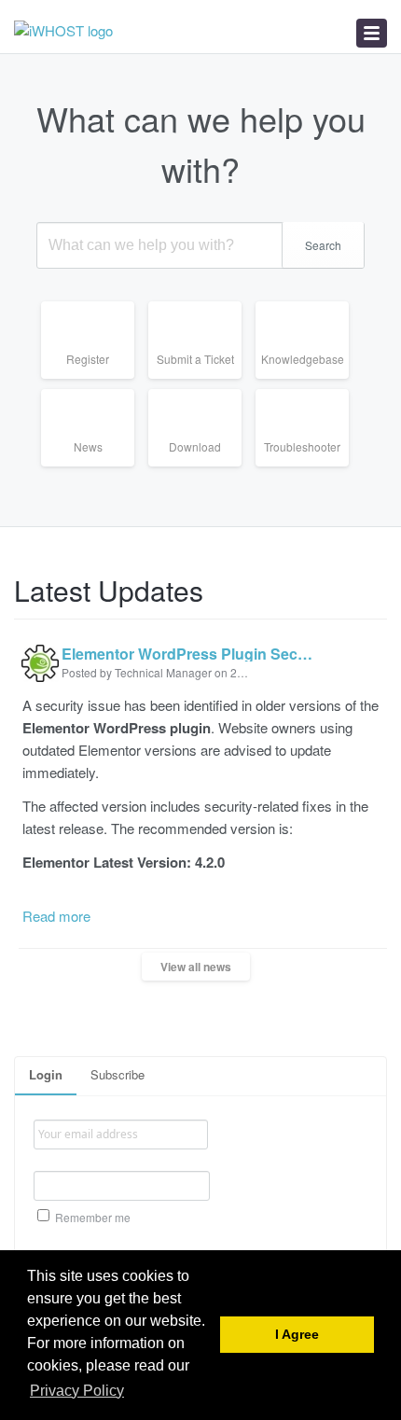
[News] (94, 466)
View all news (195, 966)
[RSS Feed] (380, 582)
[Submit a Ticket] (202, 378)
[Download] (202, 466)
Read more (56, 916)
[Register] (94, 378)
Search (323, 245)
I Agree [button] (297, 1335)
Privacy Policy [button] (77, 1391)
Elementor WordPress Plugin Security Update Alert (191, 654)
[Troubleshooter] (309, 466)
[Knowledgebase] (309, 378)
